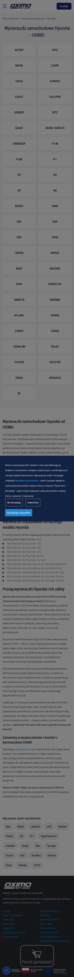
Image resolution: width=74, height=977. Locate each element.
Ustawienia (32, 502)
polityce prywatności (28, 480)
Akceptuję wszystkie (18, 512)
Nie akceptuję (14, 502)
